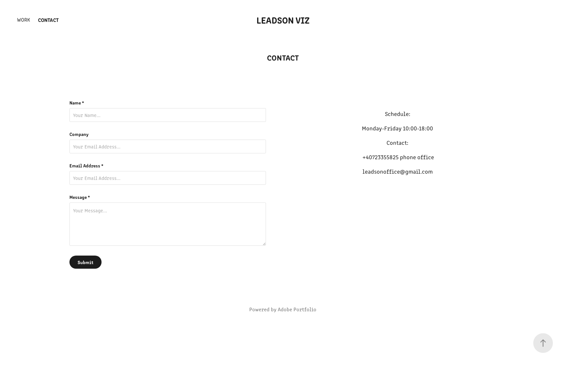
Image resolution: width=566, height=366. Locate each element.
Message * (79, 197)
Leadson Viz (283, 19)
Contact (48, 19)
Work (23, 19)
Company (78, 134)
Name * (76, 102)
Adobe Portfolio (297, 309)
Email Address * (86, 165)
